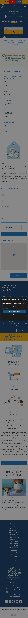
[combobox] (23, 299)
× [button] (25, 299)
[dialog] (14, 309)
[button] (14, 318)
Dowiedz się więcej (6, 308)
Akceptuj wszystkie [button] (14, 311)
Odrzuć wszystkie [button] (14, 315)
